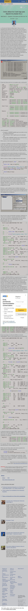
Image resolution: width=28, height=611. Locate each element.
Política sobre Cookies (11, 609)
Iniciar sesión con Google (22, 315)
